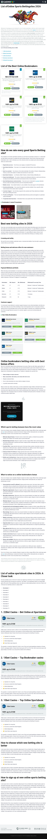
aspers (34, 30)
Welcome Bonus (11, 404)
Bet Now (8, 88)
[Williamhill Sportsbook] (11, 74)
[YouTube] (39, 828)
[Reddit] (45, 828)
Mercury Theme (33, 835)
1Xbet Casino (9, 345)
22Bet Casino (9, 332)
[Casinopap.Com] (7, 1)
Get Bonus (11, 416)
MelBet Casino (32, 332)
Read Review (16, 88)
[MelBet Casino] (11, 102)
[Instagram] (41, 828)
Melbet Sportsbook (7, 53)
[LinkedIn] (43, 828)
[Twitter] (37, 828)
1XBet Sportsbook (7, 51)
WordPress (28, 835)
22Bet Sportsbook (7, 55)
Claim (31, 114)
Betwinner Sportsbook (8, 57)
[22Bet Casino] (35, 102)
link (3, 432)
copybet (37, 181)
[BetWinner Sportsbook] (11, 131)
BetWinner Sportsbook (34, 319)
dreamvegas (16, 43)
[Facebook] (35, 828)
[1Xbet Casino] (35, 74)
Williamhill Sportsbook (8, 60)
